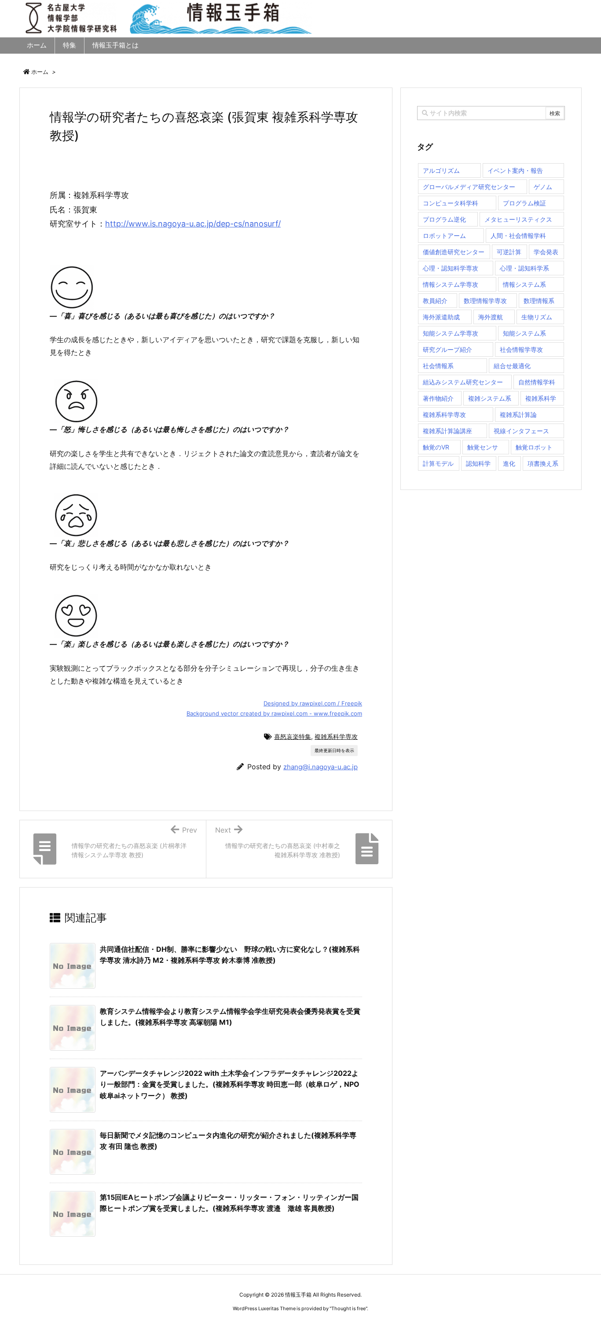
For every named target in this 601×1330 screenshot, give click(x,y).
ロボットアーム (444, 235)
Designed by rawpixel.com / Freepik (313, 703)
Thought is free (348, 1308)
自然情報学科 (536, 382)
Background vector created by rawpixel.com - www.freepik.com (274, 713)
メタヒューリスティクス (518, 219)
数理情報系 (539, 300)
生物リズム (536, 317)
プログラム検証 (524, 203)
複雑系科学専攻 (336, 736)
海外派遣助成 (441, 317)
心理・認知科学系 (524, 268)
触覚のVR (436, 447)
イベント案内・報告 (515, 170)
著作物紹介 (438, 398)
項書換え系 (543, 463)
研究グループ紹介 (447, 349)
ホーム (39, 71)
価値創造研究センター (453, 252)
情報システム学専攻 (450, 284)
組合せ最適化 (512, 365)
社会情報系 (438, 365)
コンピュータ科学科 (450, 203)
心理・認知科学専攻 (450, 268)
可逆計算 (509, 252)
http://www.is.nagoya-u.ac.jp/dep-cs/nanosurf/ (193, 223)
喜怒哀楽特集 (292, 736)
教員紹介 (435, 300)
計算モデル (438, 463)
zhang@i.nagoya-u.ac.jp (320, 767)
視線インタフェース (521, 431)
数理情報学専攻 (485, 300)
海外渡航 (490, 317)
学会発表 (546, 252)
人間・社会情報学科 (518, 235)
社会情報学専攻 (521, 349)
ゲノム (543, 186)
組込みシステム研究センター (463, 382)
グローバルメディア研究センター (469, 186)
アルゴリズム (441, 170)
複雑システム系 (489, 398)
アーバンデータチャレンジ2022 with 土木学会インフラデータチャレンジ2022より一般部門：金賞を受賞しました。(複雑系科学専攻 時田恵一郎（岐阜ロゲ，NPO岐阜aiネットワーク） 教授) (229, 1084)
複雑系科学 (540, 398)
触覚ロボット (534, 447)
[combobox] (491, 113)
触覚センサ (482, 447)
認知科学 (478, 463)
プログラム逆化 (444, 219)
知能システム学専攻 (450, 333)
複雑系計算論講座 (447, 431)
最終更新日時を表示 (334, 750)
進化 (509, 463)
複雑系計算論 (518, 414)
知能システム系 (524, 333)
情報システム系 (524, 284)
